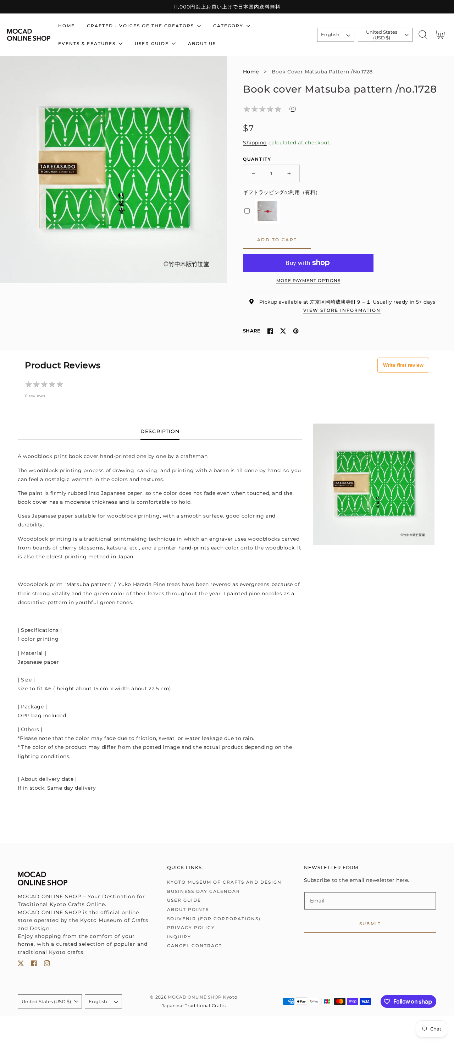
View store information (342, 310)
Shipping (255, 142)
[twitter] (21, 964)
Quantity (257, 159)
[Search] (423, 34)
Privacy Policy (191, 927)
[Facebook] (270, 331)
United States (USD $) (381, 34)
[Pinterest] (296, 331)
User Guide (184, 900)
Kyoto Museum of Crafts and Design (224, 882)
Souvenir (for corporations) (214, 918)
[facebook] (34, 964)
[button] (423, 35)
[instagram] (47, 964)
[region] (227, 6)
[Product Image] (113, 169)
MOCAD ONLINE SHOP (195, 997)
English (330, 34)
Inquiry (179, 936)
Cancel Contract (194, 945)
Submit (370, 923)
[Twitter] (283, 331)
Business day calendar (203, 891)
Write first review (403, 365)
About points (188, 909)
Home (251, 71)
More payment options (308, 280)
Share (251, 330)
